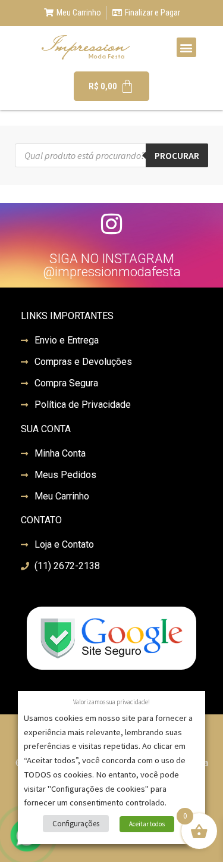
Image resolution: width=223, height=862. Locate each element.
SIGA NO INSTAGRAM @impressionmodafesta (112, 265)
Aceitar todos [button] (147, 824)
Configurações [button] (75, 824)
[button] (186, 47)
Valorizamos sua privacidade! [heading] (111, 702)
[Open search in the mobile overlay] (111, 155)
